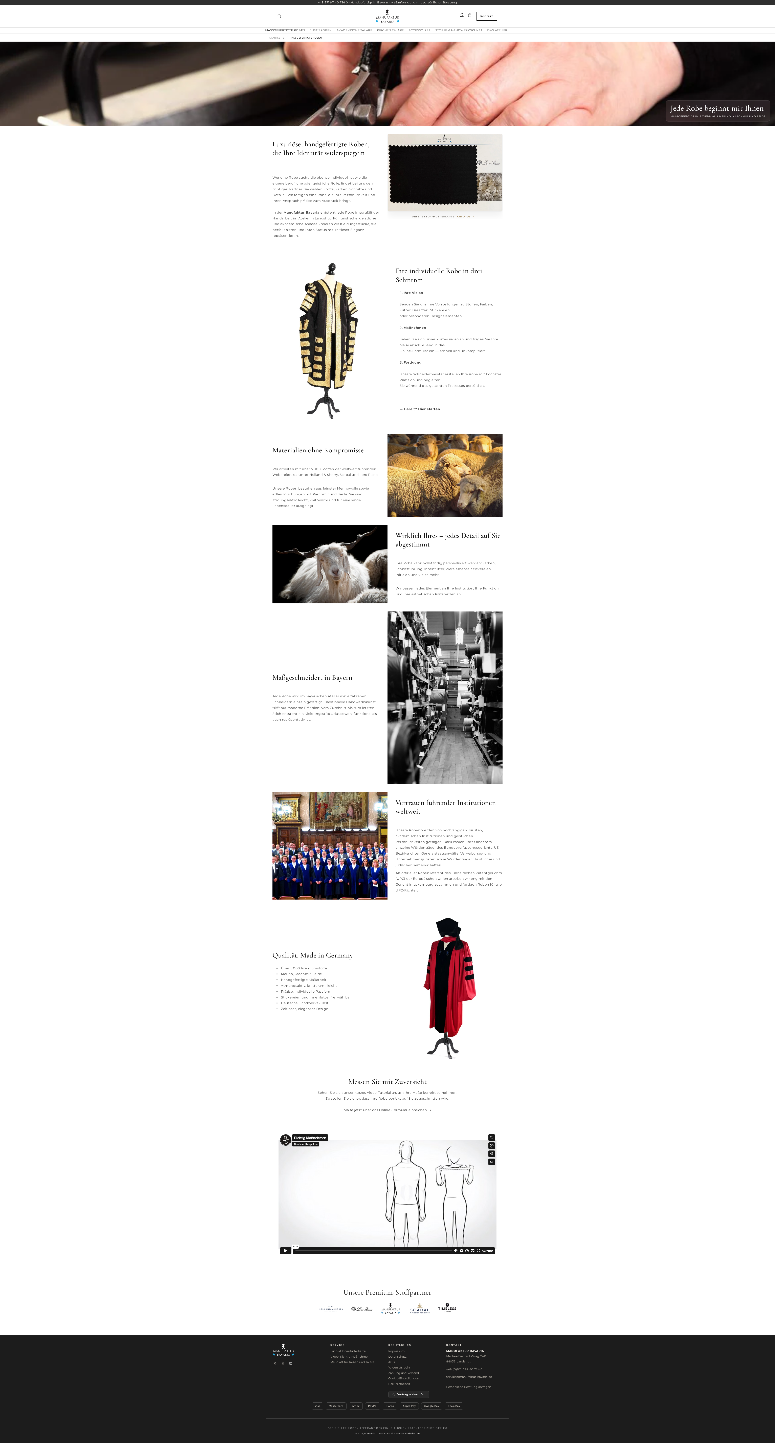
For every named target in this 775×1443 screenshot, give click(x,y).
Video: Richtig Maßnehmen (349, 1356)
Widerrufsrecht (399, 1367)
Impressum (396, 1351)
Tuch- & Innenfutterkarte (348, 1351)
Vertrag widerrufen (411, 1394)
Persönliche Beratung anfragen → (470, 1386)
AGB (391, 1362)
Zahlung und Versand (403, 1373)
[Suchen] (279, 16)
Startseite (276, 37)
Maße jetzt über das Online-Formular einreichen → (387, 1110)
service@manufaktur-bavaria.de (469, 1376)
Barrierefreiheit (399, 1383)
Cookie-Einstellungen (403, 1378)
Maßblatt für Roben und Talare (352, 1362)
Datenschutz (397, 1356)
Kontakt (486, 16)
